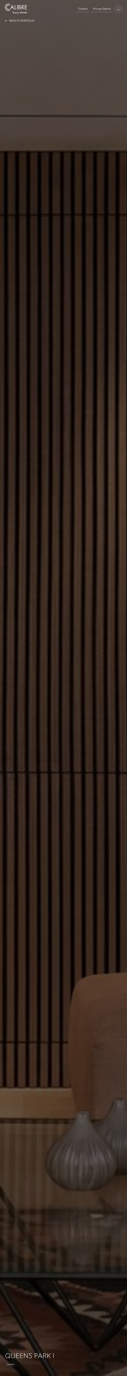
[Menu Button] (118, 9)
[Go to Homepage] (16, 9)
